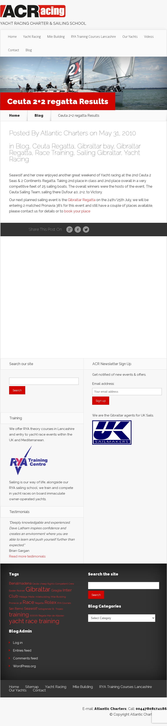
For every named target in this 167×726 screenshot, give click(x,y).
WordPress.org (24, 666)
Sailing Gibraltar (99, 152)
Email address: (103, 384)
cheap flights (47, 583)
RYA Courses (64, 603)
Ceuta (35, 583)
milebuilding (42, 596)
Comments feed (25, 658)
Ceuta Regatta (53, 146)
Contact (13, 50)
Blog (29, 50)
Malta (31, 596)
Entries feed (22, 650)
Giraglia (56, 590)
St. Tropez (57, 609)
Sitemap (32, 687)
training (19, 614)
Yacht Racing (32, 36)
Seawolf (30, 608)
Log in (18, 643)
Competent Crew (64, 583)
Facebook (77, 229)
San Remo (16, 608)
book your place (77, 211)
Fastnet (21, 590)
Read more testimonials (27, 556)
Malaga (23, 596)
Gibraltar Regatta (81, 200)
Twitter (86, 229)
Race (28, 602)
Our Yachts (130, 36)
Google (69, 229)
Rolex (50, 602)
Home (12, 36)
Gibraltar (38, 589)
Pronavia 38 (15, 603)
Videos (149, 36)
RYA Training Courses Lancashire (93, 36)
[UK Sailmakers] (112, 446)
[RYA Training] (28, 477)
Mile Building (56, 36)
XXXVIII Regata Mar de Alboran (47, 615)
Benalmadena (20, 583)
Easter (12, 590)
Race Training (54, 152)
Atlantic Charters (64, 133)
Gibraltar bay (95, 146)
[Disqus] (83, 303)
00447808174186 (151, 709)
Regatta (39, 603)
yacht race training (34, 621)
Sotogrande (44, 609)
